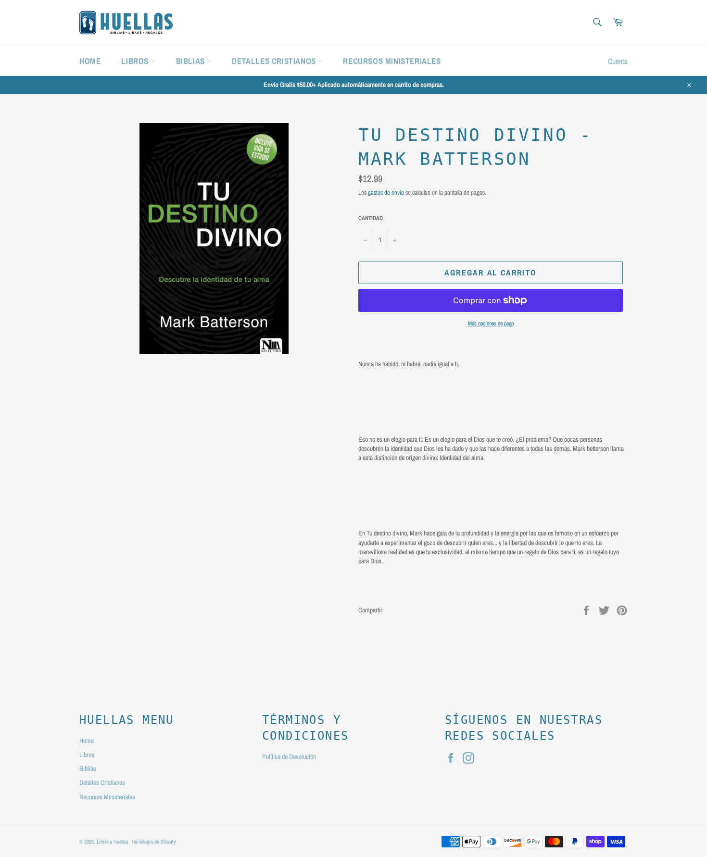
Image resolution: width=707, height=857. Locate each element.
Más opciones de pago (491, 323)
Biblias (191, 60)
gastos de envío (386, 192)
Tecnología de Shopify (153, 841)
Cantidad (370, 218)
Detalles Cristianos (275, 60)
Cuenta (618, 61)
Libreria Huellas (112, 841)
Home (90, 60)
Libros (136, 60)
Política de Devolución (289, 756)
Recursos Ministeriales (392, 60)
